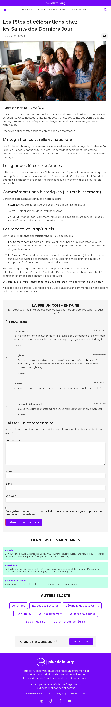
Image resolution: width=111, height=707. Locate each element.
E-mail (10, 483)
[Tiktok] (51, 701)
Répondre (17, 345)
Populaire (27, 9)
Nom (9, 471)
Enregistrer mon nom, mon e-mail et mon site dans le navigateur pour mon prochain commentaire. (53, 513)
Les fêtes (7, 36)
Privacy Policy (78, 694)
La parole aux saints (82, 613)
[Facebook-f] (60, 701)
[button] (5, 9)
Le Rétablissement (50, 613)
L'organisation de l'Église (69, 621)
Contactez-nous (79, 9)
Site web (10, 496)
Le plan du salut (36, 621)
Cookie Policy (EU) (57, 694)
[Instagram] (41, 701)
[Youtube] (69, 701)
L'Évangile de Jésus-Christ (82, 605)
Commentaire (15, 440)
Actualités (40, 9)
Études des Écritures (45, 605)
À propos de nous (58, 9)
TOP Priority (23, 613)
